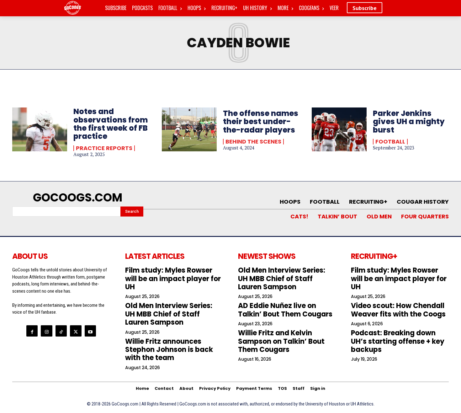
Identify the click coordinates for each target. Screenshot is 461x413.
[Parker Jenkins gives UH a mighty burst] (339, 129)
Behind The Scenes (253, 141)
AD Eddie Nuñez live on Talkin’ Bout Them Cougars (285, 310)
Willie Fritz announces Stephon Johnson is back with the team (169, 350)
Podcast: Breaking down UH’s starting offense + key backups (397, 341)
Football (390, 141)
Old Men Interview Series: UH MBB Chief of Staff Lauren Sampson (168, 314)
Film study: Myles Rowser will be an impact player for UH (173, 278)
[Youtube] (90, 331)
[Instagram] (46, 331)
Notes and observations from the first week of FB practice (110, 123)
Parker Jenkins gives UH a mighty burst (409, 121)
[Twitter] (75, 331)
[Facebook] (32, 331)
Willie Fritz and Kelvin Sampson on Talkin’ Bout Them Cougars (281, 341)
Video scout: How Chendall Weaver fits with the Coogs (398, 310)
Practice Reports (104, 148)
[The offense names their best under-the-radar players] (189, 129)
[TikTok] (61, 331)
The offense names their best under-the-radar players (260, 121)
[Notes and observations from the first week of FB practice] (39, 129)
